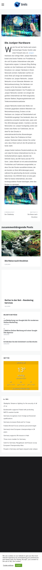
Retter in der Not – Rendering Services (19, 301)
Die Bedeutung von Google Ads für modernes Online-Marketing (21, 321)
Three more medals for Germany (15, 439)
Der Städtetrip (9, 214)
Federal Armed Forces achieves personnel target (20, 426)
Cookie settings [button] (8, 565)
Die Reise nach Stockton (32, 215)
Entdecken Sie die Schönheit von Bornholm (20, 342)
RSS (7, 399)
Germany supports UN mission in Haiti (16, 435)
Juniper (31, 53)
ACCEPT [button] (18, 565)
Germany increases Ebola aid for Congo (17, 422)
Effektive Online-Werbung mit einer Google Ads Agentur (20, 331)
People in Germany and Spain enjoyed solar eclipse (21, 449)
